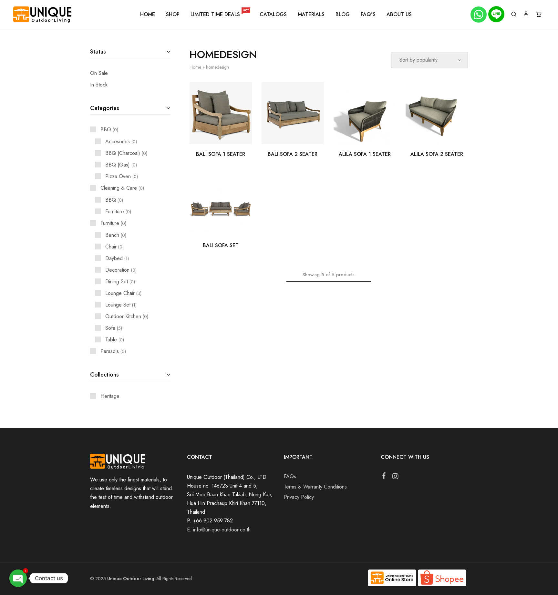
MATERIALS (311, 14)
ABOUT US (399, 14)
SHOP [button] (173, 14)
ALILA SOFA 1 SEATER (365, 154)
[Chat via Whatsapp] (479, 14)
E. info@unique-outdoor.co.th (219, 529)
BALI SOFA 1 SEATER (220, 154)
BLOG (343, 14)
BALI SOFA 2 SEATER (292, 154)
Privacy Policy (299, 497)
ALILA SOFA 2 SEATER (436, 154)
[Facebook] (384, 477)
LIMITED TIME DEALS (220, 14)
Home (195, 67)
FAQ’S (368, 14)
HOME (147, 14)
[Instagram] (395, 477)
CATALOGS (273, 14)
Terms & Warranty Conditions (315, 486)
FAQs (290, 476)
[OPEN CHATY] (18, 578)
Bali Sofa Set (221, 245)
